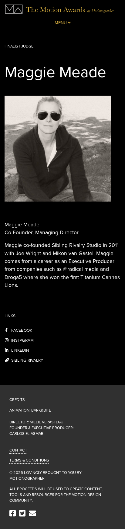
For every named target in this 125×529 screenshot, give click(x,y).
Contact (18, 450)
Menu (61, 22)
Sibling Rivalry (27, 360)
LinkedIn (20, 350)
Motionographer (27, 478)
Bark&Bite (41, 410)
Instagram (22, 340)
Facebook (21, 330)
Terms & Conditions (29, 460)
